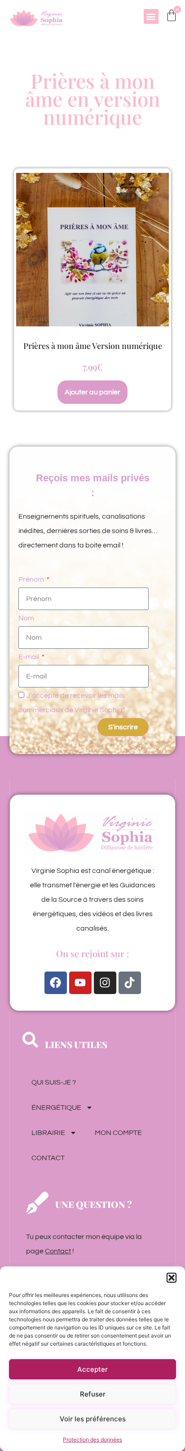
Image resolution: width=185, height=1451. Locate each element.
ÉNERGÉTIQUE (56, 1107)
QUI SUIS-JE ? (53, 1082)
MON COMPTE (118, 1132)
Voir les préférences (93, 1419)
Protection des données (92, 1439)
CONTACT (48, 1158)
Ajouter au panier (92, 392)
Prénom (31, 579)
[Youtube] (80, 983)
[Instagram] (105, 983)
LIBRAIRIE (48, 1132)
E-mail (29, 656)
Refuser (93, 1394)
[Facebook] (55, 983)
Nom (26, 618)
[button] (171, 1277)
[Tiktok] (130, 983)
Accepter (92, 1369)
